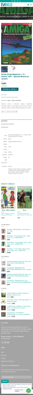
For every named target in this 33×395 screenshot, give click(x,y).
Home (7, 13)
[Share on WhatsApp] (2, 112)
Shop (2, 352)
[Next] (29, 44)
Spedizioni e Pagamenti (7, 361)
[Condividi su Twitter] (8, 112)
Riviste (13, 13)
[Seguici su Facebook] (2, 342)
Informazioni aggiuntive (7, 124)
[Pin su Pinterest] (13, 112)
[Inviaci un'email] (8, 342)
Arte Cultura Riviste (22, 13)
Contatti (3, 358)
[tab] (16, 121)
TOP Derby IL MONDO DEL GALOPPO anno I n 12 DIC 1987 (24, 214)
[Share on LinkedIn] (16, 112)
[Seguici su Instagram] (5, 342)
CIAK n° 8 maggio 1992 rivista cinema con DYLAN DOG (8, 214)
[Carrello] (28, 4)
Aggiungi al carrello (10, 89)
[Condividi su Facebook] (5, 112)
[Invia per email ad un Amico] (11, 112)
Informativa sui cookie (7, 388)
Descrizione (4, 121)
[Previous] (3, 44)
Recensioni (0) (4, 127)
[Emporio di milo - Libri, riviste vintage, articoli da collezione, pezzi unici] (8, 4)
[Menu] (31, 4)
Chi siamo (3, 355)
